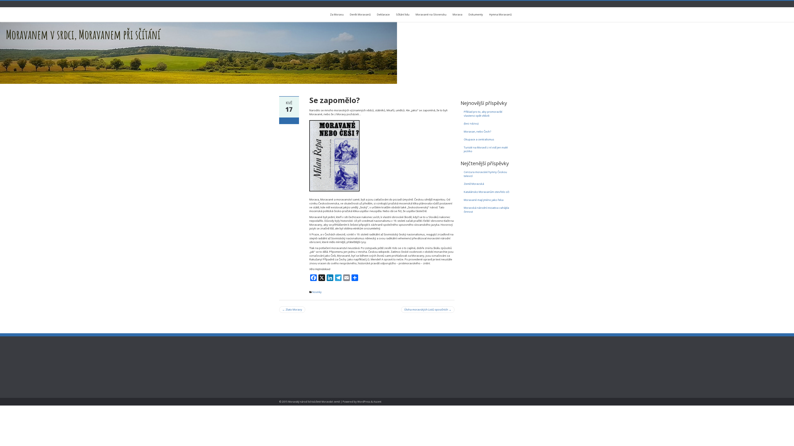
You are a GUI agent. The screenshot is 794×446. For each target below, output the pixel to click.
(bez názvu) (471, 123)
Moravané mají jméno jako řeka (483, 200)
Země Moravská (474, 184)
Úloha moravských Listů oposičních (427, 309)
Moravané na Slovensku (431, 14)
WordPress (363, 401)
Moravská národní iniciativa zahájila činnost (486, 210)
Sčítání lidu (402, 14)
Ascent (377, 401)
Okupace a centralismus (479, 139)
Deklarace (383, 14)
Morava (457, 14)
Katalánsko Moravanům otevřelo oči (486, 192)
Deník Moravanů (360, 14)
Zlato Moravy (292, 309)
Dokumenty (476, 14)
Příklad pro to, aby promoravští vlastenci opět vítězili (483, 113)
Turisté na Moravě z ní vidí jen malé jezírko (486, 149)
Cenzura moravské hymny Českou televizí (485, 174)
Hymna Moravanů (500, 14)
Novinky (317, 292)
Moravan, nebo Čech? (477, 131)
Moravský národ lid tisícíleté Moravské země (314, 401)
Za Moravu (337, 14)
